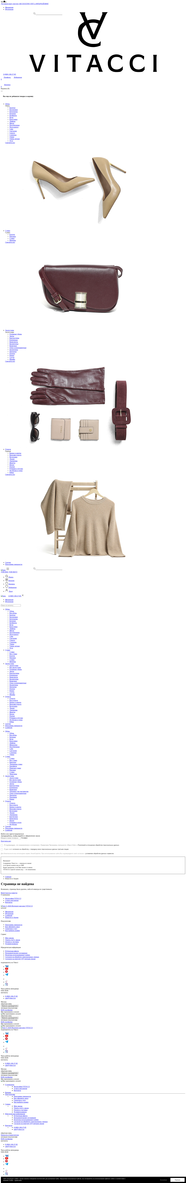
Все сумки (13, 654)
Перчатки (13, 352)
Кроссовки (13, 119)
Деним (11, 459)
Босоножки (13, 110)
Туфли (11, 137)
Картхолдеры (14, 338)
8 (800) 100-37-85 (9, 74)
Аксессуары (9, 330)
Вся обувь (13, 613)
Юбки (11, 472)
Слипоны (12, 135)
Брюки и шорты (15, 453)
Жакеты (12, 463)
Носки (11, 465)
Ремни (11, 355)
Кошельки (13, 346)
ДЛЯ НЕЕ (4, 572)
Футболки (13, 824)
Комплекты (13, 342)
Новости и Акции (11, 917)
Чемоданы (13, 774)
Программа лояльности (13, 564)
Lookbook (8, 728)
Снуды (11, 357)
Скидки (8, 562)
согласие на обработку (21, 849)
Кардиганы (13, 817)
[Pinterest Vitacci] (6, 972)
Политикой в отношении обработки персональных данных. (98, 845)
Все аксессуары (15, 667)
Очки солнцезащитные (17, 348)
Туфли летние (14, 139)
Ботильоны (13, 112)
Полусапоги (13, 127)
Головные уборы (15, 334)
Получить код (6, 841)
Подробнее (163, 1180)
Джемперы (13, 461)
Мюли (11, 123)
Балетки (12, 108)
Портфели (13, 766)
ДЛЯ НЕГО (13, 572)
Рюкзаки (12, 236)
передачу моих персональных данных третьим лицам (49, 849)
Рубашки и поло (15, 822)
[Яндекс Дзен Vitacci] (6, 979)
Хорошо (177, 1180)
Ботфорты (13, 115)
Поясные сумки (15, 768)
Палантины (13, 350)
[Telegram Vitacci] (6, 975)
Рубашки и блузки (16, 469)
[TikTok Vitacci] (6, 982)
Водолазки (13, 457)
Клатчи (12, 234)
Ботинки (12, 113)
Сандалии (13, 131)
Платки (12, 353)
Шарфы (12, 359)
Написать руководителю (10, 1006)
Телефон (24, 838)
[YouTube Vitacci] (6, 969)
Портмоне (13, 797)
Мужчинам (9, 9)
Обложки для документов (18, 791)
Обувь (7, 104)
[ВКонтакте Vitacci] (7, 967)
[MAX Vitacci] (6, 985)
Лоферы (12, 121)
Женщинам (9, 7)
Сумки (7, 231)
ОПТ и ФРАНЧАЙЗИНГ (39, 4)
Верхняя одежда (15, 455)
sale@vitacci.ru (10, 998)
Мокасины (13, 745)
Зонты (11, 336)
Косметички (13, 344)
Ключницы (13, 340)
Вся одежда (13, 700)
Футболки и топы (15, 471)
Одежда (8, 449)
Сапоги (12, 133)
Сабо (11, 129)
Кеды (11, 117)
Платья (12, 467)
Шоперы (12, 240)
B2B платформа (6, 1010)
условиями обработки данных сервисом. (99, 853)
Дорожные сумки (15, 764)
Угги (11, 141)
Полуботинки (14, 125)
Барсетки (12, 762)
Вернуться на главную (9, 893)
